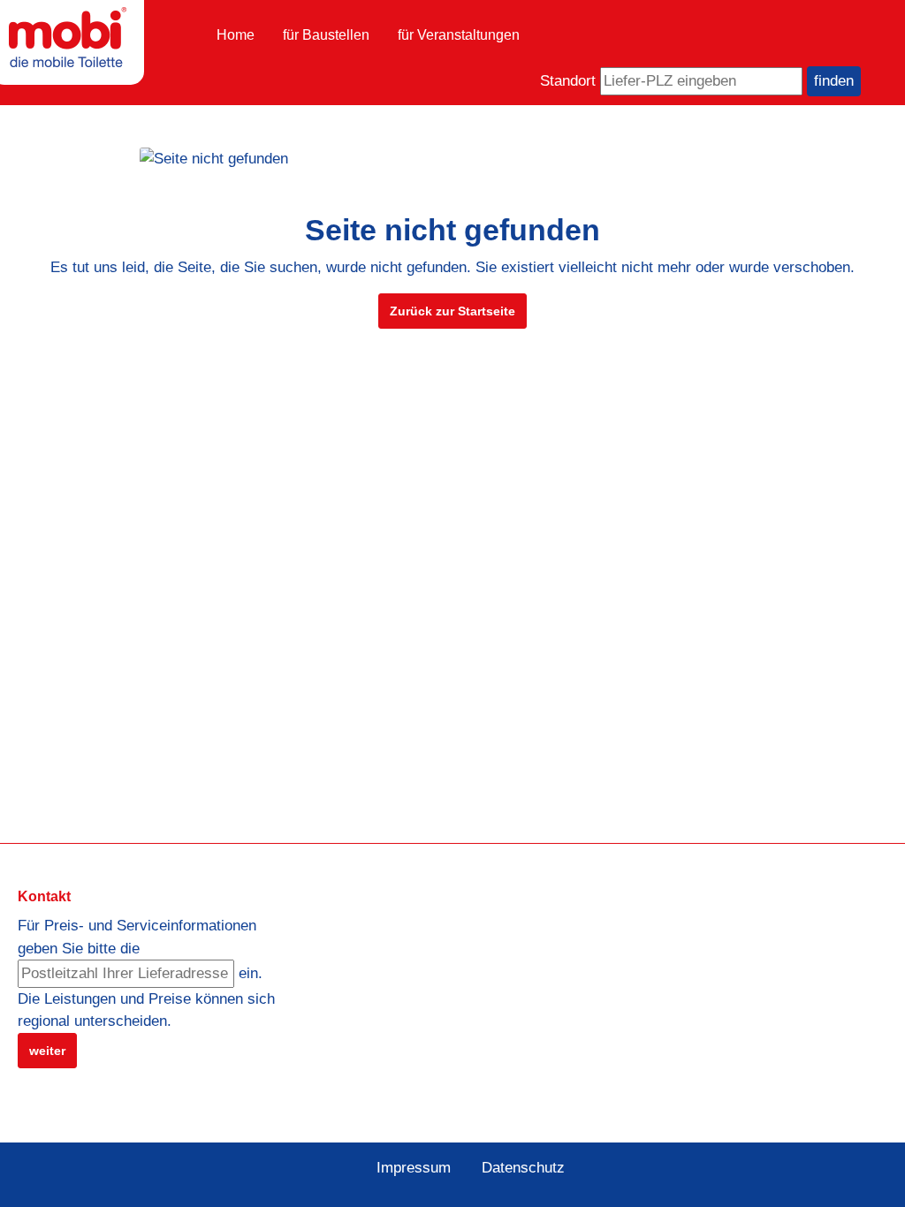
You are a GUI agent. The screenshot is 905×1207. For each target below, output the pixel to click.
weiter (47, 1051)
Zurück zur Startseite (452, 311)
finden (834, 80)
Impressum (413, 1167)
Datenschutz (523, 1167)
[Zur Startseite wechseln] (67, 37)
